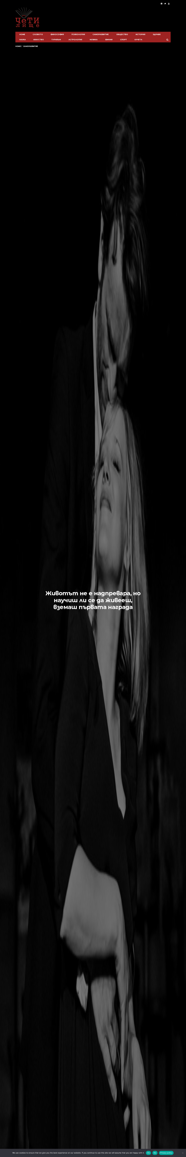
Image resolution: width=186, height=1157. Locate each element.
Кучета (138, 39)
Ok (148, 1153)
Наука (22, 39)
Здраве (157, 34)
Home (22, 34)
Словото (38, 34)
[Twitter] (165, 3)
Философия (57, 34)
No (155, 1153)
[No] (182, 1153)
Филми (108, 39)
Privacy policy (166, 1153)
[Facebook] (161, 3)
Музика (93, 39)
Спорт (123, 39)
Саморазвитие (101, 34)
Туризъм (56, 39)
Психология (78, 34)
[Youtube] (169, 3)
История (140, 34)
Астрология (75, 39)
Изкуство (38, 39)
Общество (122, 34)
